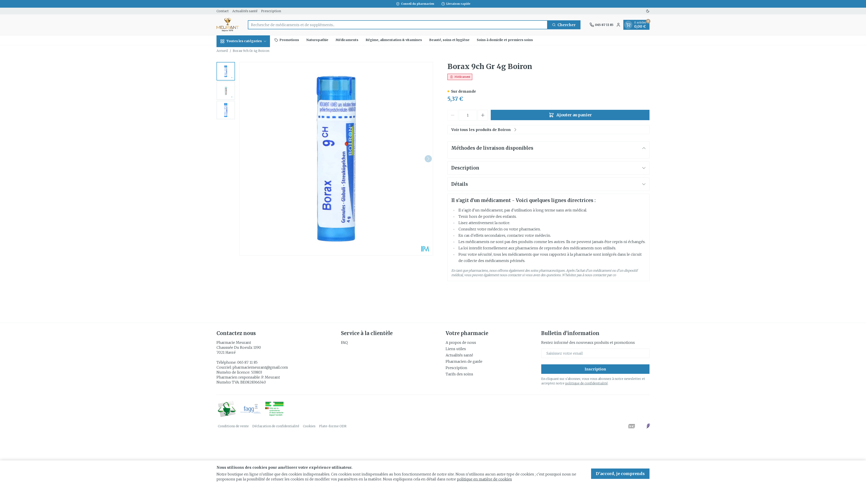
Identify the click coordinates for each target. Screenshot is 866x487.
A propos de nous (461, 342)
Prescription (271, 11)
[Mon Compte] (618, 25)
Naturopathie (317, 40)
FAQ (344, 342)
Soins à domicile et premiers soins (505, 40)
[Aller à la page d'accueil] (227, 25)
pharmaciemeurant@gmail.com (260, 367)
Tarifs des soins (459, 374)
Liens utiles (456, 349)
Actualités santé (245, 11)
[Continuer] (428, 158)
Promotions (289, 40)
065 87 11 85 (247, 362)
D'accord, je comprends (620, 473)
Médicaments (347, 40)
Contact (222, 11)
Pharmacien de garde (464, 361)
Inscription (595, 369)
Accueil (222, 51)
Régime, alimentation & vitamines (394, 40)
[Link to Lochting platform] (648, 426)
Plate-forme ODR (332, 426)
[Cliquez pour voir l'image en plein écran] (336, 158)
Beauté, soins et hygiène (449, 40)
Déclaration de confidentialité (275, 426)
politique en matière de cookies (484, 479)
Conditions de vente (233, 426)
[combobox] (398, 24)
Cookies (309, 426)
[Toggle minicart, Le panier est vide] (628, 25)
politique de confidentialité (586, 383)
